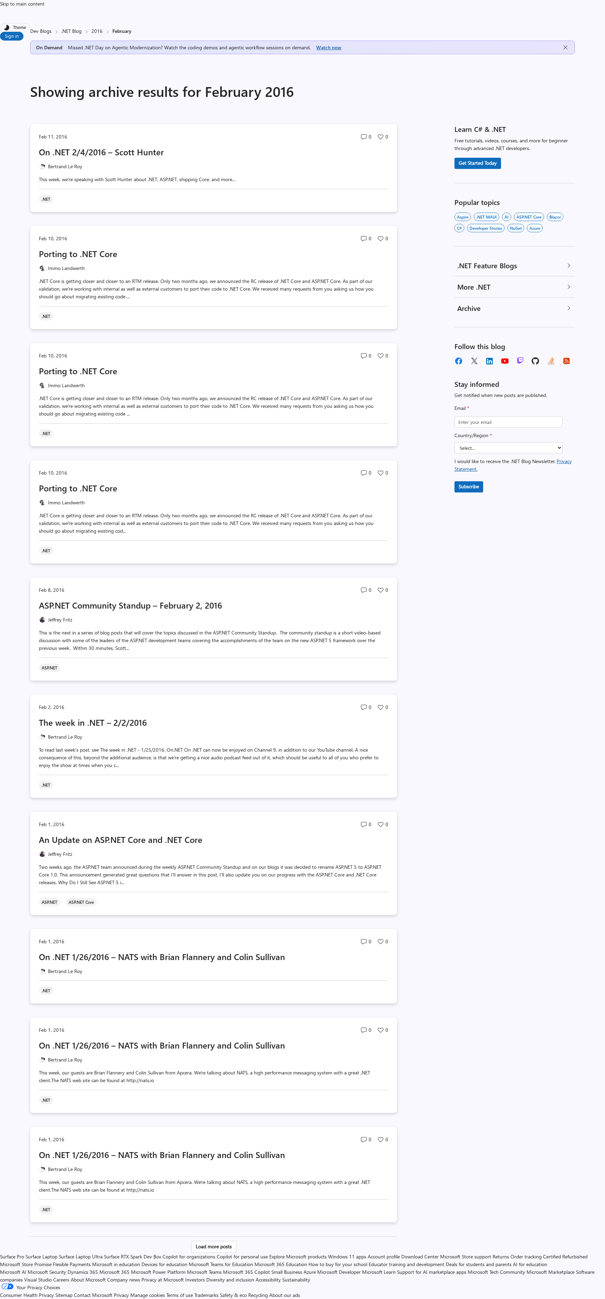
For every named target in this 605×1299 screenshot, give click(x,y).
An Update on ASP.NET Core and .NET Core (120, 839)
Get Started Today (478, 162)
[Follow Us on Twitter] (474, 361)
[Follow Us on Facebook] (458, 361)
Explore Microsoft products (298, 1256)
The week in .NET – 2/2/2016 (93, 722)
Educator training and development (406, 1264)
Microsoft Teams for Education (221, 1264)
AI (507, 217)
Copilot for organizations (188, 1256)
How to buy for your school (337, 1264)
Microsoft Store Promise (25, 1264)
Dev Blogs (40, 31)
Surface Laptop (41, 1256)
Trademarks (206, 1295)
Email (461, 408)
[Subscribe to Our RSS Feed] (566, 361)
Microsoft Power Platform (158, 1272)
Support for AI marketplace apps (431, 1272)
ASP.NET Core (529, 217)
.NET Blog (71, 31)
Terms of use (179, 1295)
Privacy (122, 1295)
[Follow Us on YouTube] (505, 361)
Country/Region (473, 435)
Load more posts (214, 1246)
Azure (534, 228)
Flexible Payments (72, 1264)
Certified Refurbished (565, 1256)
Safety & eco (233, 1295)
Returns (501, 1256)
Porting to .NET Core (78, 253)
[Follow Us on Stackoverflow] (551, 361)
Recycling (258, 1295)
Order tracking (526, 1256)
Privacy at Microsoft (162, 1279)
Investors (195, 1279)
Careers (61, 1279)
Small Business (286, 1272)
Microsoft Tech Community (496, 1272)
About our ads (284, 1295)
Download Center (420, 1256)
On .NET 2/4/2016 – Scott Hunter (101, 151)
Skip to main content (22, 3)
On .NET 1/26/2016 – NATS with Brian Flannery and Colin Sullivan (162, 956)
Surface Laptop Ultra (81, 1256)
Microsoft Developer (339, 1272)
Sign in (12, 36)
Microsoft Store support (465, 1256)
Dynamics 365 (83, 1272)
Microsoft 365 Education (281, 1264)
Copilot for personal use (242, 1256)
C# (459, 228)
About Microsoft (88, 1279)
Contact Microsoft (93, 1295)
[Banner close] (565, 47)
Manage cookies (147, 1295)
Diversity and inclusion (230, 1279)
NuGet (516, 228)
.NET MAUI (486, 217)
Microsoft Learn (379, 1272)
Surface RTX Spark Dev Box (132, 1256)
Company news (123, 1279)
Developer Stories (486, 228)
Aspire (462, 217)
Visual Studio (38, 1279)
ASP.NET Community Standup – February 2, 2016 (130, 605)
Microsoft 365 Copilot (246, 1272)
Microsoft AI (13, 1272)
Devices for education (164, 1264)
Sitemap (63, 1295)
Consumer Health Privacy (27, 1295)
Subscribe (469, 486)
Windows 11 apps (347, 1256)
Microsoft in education (116, 1264)
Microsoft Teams (204, 1272)
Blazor (555, 217)
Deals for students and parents (479, 1264)
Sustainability (296, 1279)
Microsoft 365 (114, 1272)
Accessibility (268, 1279)
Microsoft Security (47, 1272)
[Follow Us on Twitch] (520, 361)
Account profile (384, 1256)
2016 (97, 31)
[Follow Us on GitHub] (535, 361)
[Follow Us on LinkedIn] (489, 361)
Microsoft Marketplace (551, 1272)
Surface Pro (12, 1256)
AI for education (530, 1264)
